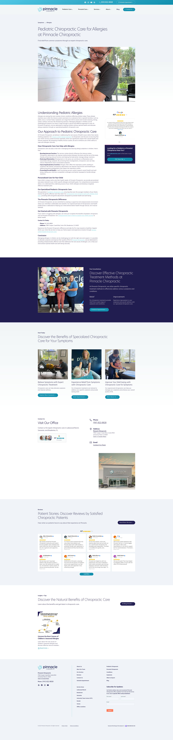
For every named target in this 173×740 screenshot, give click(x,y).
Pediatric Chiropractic (112, 666)
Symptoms (109, 675)
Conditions (109, 672)
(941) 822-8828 (99, 423)
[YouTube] (91, 2)
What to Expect (111, 677)
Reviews (79, 675)
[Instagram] (88, 2)
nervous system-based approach (62, 137)
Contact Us (80, 677)
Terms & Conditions (74, 725)
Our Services (80, 672)
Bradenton (80, 692)
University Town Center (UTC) (85, 698)
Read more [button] (120, 139)
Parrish (78, 701)
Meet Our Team (81, 669)
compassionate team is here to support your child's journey (75, 215)
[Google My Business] (94, 2)
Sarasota (79, 695)
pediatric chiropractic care (56, 192)
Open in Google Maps (99, 436)
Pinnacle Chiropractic (78, 240)
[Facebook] (85, 2)
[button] (67, 9)
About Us (79, 666)
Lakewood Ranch (81, 689)
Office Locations (81, 706)
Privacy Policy (65, 725)
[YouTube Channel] (48, 685)
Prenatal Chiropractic (112, 669)
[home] (47, 9)
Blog (108, 680)
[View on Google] (120, 142)
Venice (78, 704)
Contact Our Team (99, 445)
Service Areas (80, 687)
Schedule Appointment (83, 680)
